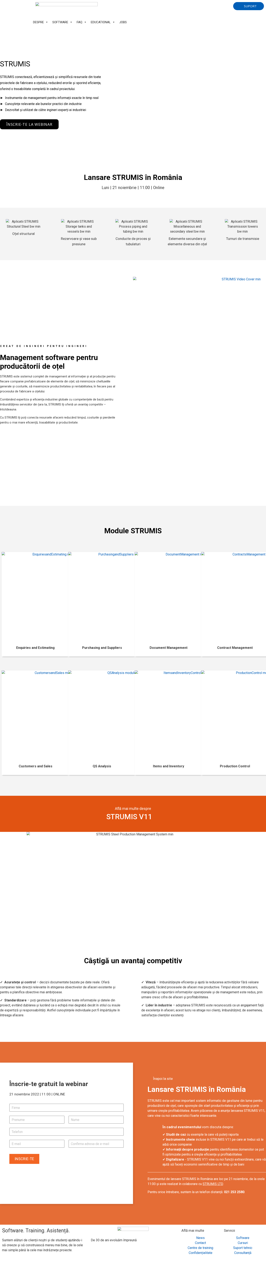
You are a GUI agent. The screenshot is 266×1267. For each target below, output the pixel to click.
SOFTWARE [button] (60, 22)
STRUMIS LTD (213, 1184)
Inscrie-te (24, 1159)
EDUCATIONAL (101, 22)
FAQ (79, 22)
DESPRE (38, 22)
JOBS (123, 22)
